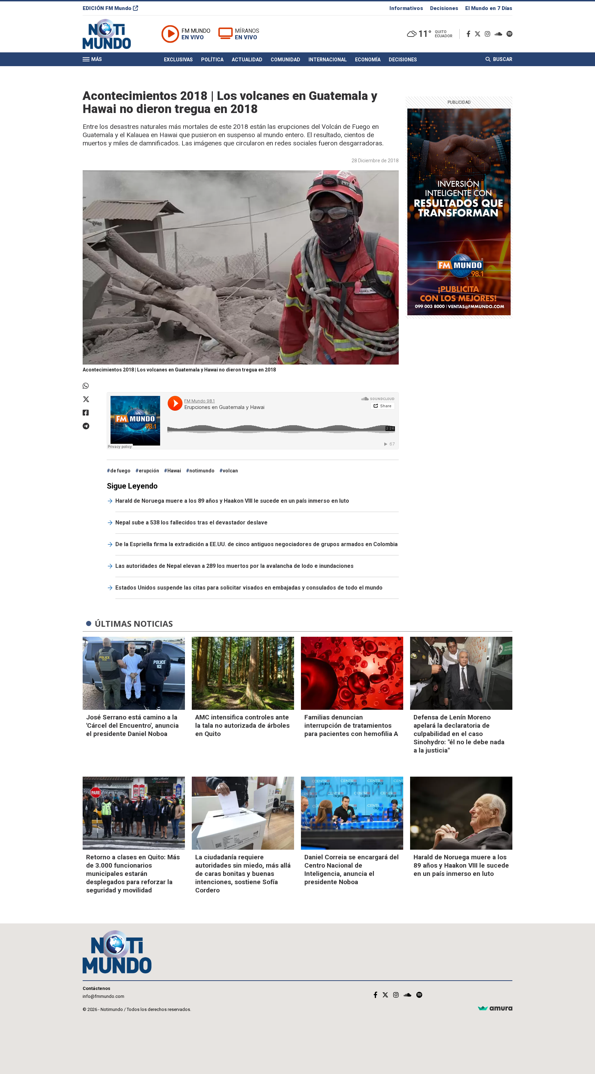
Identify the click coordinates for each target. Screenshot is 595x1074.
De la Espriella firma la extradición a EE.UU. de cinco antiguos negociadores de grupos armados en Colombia (256, 544)
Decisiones (444, 8)
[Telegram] (91, 426)
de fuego (120, 470)
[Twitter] (478, 34)
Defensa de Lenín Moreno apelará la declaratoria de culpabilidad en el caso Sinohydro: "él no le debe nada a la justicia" (459, 733)
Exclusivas (178, 59)
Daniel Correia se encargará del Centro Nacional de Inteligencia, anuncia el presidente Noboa (351, 869)
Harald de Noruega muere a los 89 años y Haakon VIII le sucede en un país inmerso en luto (232, 501)
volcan (230, 470)
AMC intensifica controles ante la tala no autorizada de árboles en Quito (242, 725)
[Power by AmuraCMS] (495, 1008)
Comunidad (285, 59)
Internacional (328, 59)
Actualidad (247, 59)
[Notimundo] (114, 34)
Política (212, 59)
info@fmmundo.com (103, 996)
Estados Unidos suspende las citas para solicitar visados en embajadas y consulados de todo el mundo (249, 587)
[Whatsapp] (91, 386)
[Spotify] (509, 34)
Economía (367, 59)
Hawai (174, 470)
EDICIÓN (107, 8)
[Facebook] (470, 34)
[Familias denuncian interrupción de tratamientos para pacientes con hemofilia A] (352, 673)
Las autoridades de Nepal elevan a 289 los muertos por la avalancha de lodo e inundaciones (234, 566)
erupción (149, 470)
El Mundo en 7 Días (488, 8)
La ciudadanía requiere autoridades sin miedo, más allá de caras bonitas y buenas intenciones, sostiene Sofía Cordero (243, 873)
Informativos (406, 8)
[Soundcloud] (499, 34)
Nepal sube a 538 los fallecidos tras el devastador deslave (191, 522)
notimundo (202, 470)
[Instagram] (489, 34)
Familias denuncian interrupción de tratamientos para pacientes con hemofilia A (351, 725)
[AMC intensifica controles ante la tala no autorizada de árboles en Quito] (243, 673)
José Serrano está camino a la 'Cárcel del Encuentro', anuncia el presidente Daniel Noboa (132, 725)
